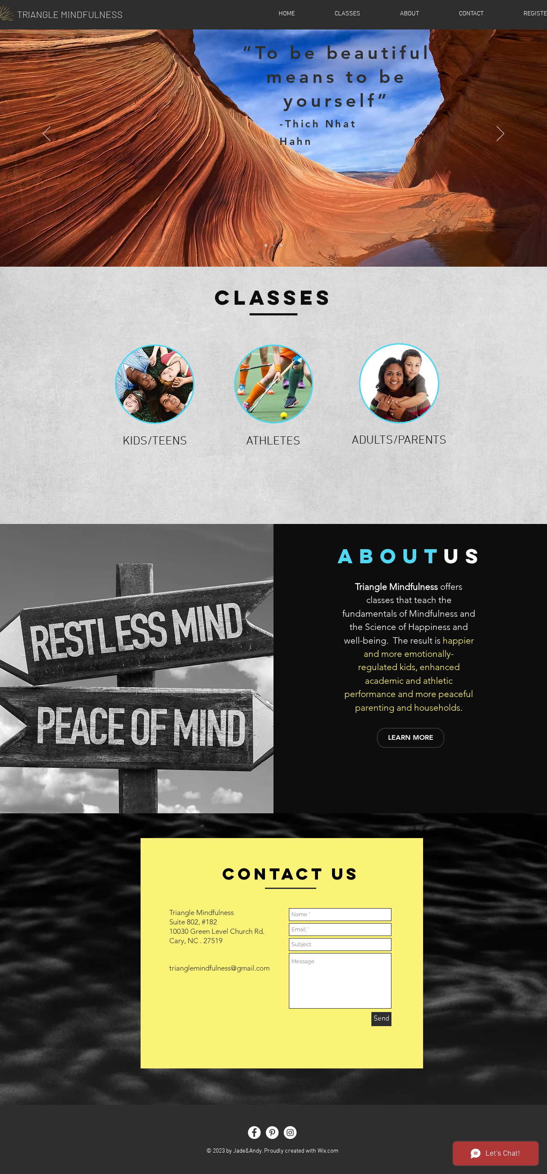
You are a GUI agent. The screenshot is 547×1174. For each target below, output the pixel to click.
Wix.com (328, 1151)
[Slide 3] (281, 245)
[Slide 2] (273, 245)
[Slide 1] (266, 245)
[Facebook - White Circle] (254, 1132)
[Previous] (46, 134)
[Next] (500, 134)
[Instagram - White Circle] (290, 1132)
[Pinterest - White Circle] (272, 1132)
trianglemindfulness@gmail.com (219, 968)
